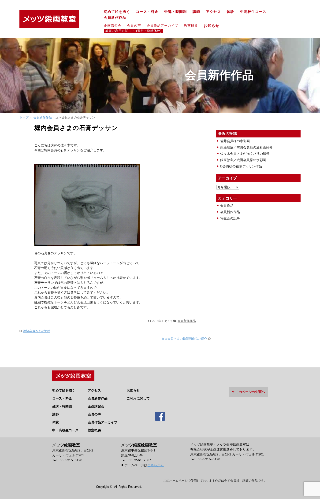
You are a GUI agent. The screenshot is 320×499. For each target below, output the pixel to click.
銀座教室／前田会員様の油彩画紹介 (246, 147)
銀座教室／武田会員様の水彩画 (243, 160)
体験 (230, 12)
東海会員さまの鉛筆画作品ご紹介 (184, 338)
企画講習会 (112, 25)
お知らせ (213, 25)
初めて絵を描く (117, 12)
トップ (24, 117)
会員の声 (134, 25)
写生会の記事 (230, 218)
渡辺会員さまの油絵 (36, 331)
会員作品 (226, 205)
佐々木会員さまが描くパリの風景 (244, 153)
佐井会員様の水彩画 (235, 141)
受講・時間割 (175, 12)
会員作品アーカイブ (162, 25)
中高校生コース (253, 12)
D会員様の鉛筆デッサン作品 (241, 166)
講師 (196, 12)
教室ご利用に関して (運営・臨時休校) (133, 31)
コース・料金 (147, 12)
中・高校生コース (65, 430)
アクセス (213, 12)
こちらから (155, 465)
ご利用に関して (138, 398)
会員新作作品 (115, 17)
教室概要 (191, 25)
